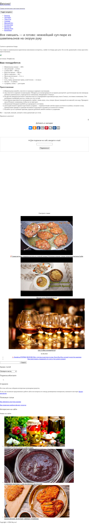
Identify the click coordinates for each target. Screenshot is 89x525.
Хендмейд (7, 17)
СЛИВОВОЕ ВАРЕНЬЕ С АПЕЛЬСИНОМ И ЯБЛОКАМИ (23, 484)
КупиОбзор (8, 30)
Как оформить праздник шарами (10, 402)
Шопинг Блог (8, 28)
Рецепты (7, 16)
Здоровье (7, 21)
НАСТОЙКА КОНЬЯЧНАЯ (46, 350)
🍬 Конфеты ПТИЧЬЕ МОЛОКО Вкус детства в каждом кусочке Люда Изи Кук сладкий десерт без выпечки (46, 357)
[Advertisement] (44, 180)
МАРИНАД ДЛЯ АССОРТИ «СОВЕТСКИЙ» (19, 448)
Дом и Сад (7, 19)
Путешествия (8, 25)
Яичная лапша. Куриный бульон (46, 298)
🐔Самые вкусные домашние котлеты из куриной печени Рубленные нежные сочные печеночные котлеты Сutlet (46, 256)
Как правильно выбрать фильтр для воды (13, 405)
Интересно (7, 27)
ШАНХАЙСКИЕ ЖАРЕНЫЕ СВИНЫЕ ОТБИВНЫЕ (21, 519)
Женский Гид (8, 23)
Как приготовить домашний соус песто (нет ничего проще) (47, 359)
